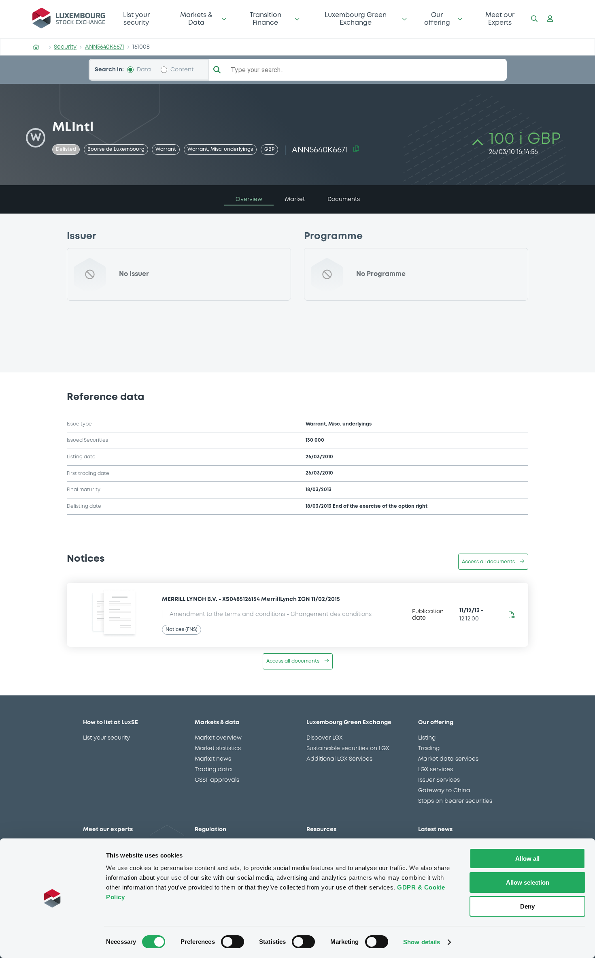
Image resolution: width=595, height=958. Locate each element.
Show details (421, 942)
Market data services (448, 759)
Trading (429, 748)
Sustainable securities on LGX (347, 748)
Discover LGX (324, 738)
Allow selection (527, 882)
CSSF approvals (217, 780)
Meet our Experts (499, 19)
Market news (213, 759)
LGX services (435, 769)
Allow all (527, 858)
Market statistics (218, 748)
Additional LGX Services (339, 759)
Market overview (218, 738)
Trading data (213, 769)
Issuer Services (439, 780)
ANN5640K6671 (104, 47)
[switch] (232, 941)
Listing (427, 738)
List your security (136, 19)
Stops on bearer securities (455, 801)
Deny (527, 906)
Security (65, 47)
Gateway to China (444, 790)
